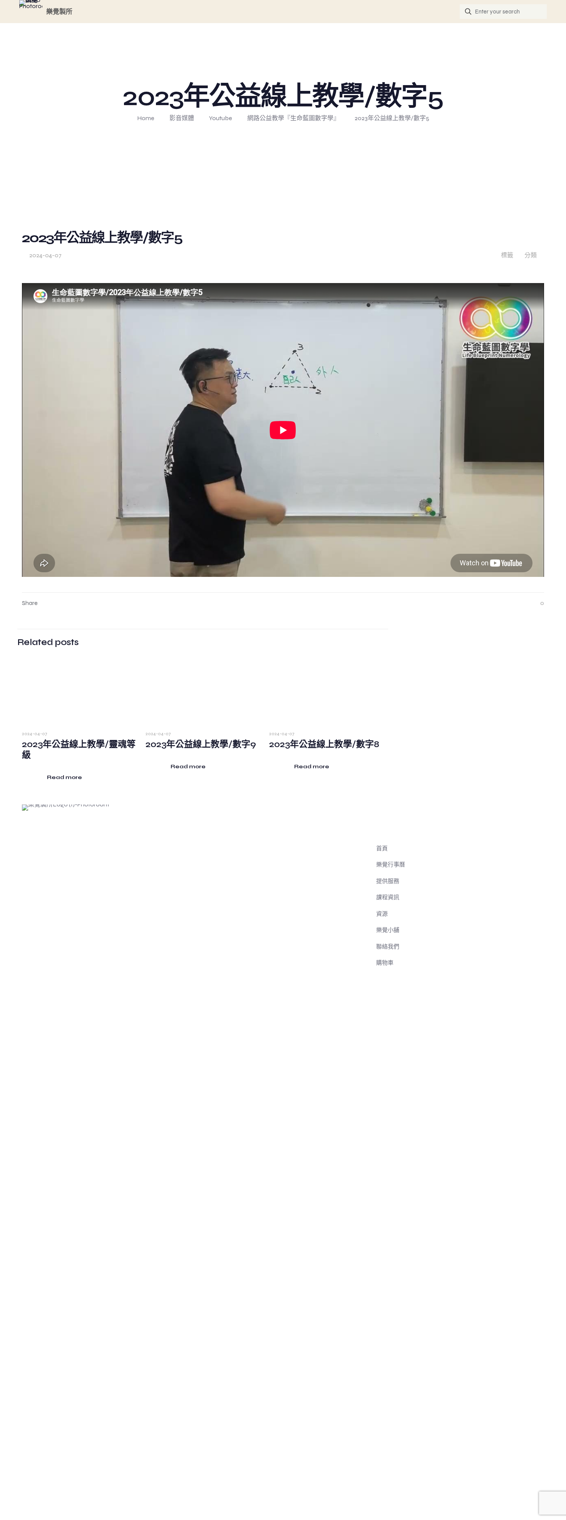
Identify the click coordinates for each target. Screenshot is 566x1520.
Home (145, 118)
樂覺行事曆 (390, 864)
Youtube (220, 118)
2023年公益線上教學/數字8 (324, 744)
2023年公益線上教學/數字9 (201, 744)
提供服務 (387, 881)
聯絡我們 (387, 946)
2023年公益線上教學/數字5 (392, 118)
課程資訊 (387, 897)
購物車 (385, 962)
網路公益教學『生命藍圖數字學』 (293, 118)
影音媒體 (181, 118)
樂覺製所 (59, 12)
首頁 (382, 848)
